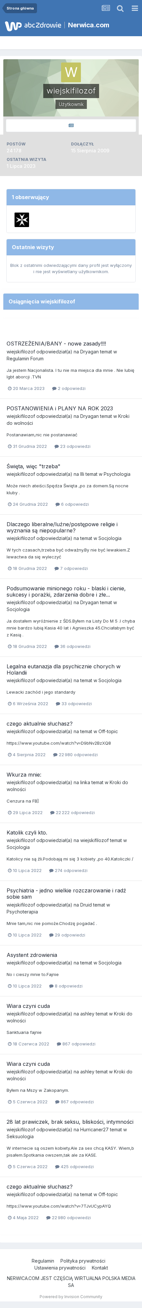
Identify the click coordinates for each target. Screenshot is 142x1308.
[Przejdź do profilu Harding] (22, 220)
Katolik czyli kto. (27, 832)
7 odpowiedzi (73, 568)
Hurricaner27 (94, 1129)
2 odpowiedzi (71, 388)
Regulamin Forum (25, 358)
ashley (87, 1013)
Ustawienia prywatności (60, 1267)
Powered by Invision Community (71, 1296)
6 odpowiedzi (74, 504)
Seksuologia (20, 1136)
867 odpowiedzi (78, 1043)
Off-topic (108, 731)
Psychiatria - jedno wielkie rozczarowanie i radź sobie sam (66, 893)
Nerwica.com (88, 25)
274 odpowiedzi (70, 870)
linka (85, 782)
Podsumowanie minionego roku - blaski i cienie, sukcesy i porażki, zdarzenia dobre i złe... (66, 591)
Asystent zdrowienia (32, 955)
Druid (86, 905)
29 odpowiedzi (69, 934)
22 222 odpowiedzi (74, 812)
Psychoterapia (22, 911)
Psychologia (117, 474)
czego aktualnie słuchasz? (40, 723)
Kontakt (100, 1267)
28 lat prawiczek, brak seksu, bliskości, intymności (70, 1121)
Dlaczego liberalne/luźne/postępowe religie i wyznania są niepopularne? (62, 527)
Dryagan (89, 351)
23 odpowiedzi (74, 446)
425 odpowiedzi (76, 1166)
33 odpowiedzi (76, 703)
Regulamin (43, 1261)
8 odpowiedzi (68, 985)
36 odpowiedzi (74, 646)
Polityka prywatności (82, 1261)
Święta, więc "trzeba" (33, 466)
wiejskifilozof (21, 351)
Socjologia (110, 538)
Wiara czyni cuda (28, 1006)
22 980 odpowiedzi (77, 754)
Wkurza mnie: (24, 774)
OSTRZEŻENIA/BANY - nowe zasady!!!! (56, 343)
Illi (82, 474)
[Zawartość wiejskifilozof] (71, 125)
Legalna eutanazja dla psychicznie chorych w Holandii (64, 669)
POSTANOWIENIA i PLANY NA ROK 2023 (60, 408)
